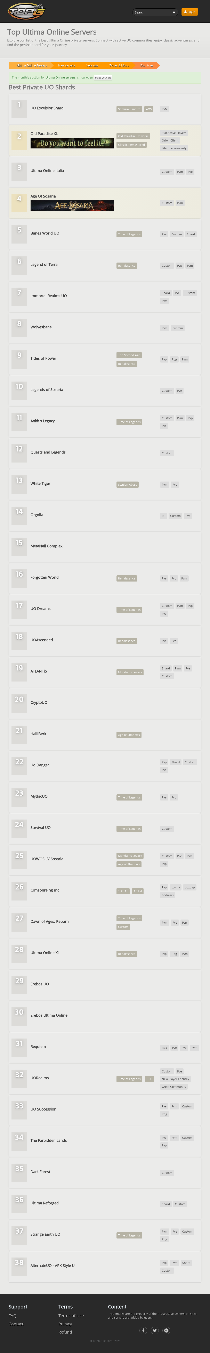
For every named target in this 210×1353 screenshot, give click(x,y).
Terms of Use (71, 1315)
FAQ (13, 1315)
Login (191, 12)
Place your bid (103, 77)
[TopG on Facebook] (143, 1330)
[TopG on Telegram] (166, 1330)
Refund (65, 1332)
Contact (16, 1324)
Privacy (65, 1324)
